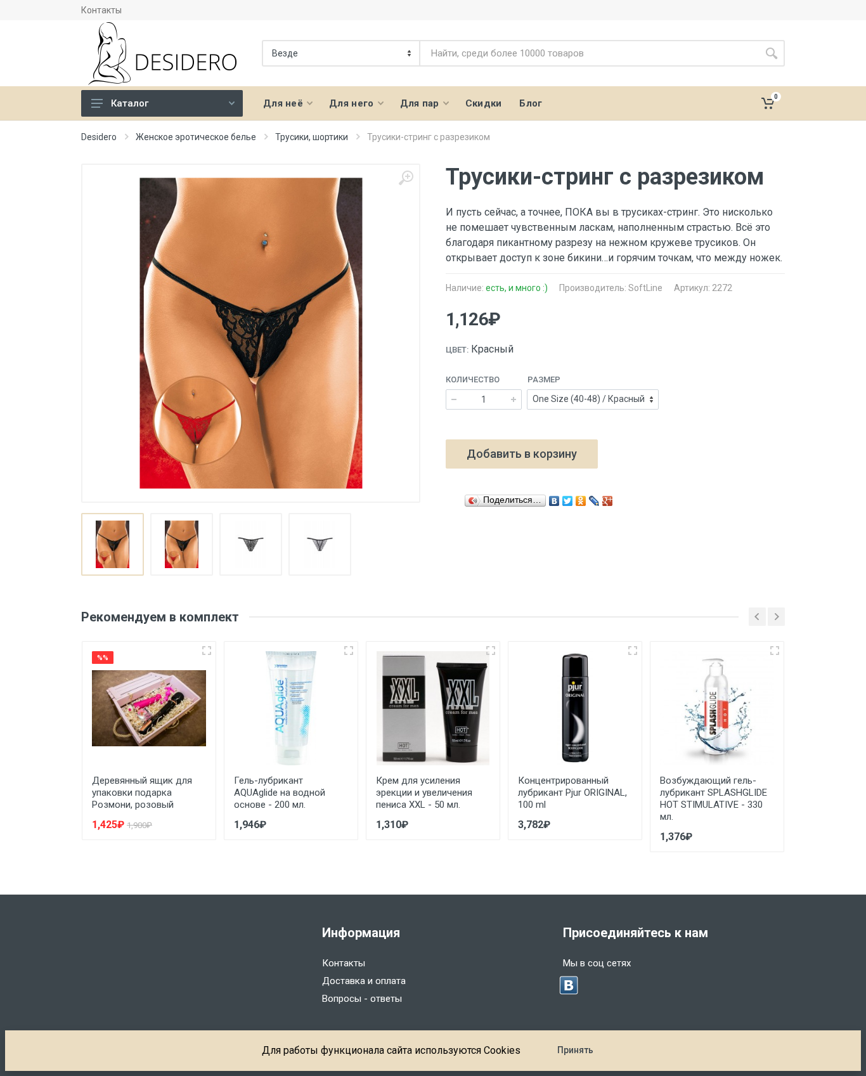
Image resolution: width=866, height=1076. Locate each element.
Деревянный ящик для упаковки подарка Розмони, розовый (142, 792)
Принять (575, 1050)
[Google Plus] (607, 498)
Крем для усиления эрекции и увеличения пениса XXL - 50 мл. (424, 792)
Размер (543, 379)
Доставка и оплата (364, 981)
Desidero (99, 137)
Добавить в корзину (522, 453)
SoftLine (645, 288)
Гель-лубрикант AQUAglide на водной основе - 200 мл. (279, 792)
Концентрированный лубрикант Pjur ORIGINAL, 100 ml (572, 792)
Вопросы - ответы (362, 998)
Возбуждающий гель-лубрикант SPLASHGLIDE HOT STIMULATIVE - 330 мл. (713, 798)
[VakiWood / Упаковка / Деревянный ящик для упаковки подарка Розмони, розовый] (149, 708)
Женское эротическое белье (196, 137)
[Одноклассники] (581, 498)
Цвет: (457, 349)
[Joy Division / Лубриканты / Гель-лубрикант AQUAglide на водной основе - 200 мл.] (291, 708)
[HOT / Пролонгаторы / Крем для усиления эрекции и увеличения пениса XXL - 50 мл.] (433, 708)
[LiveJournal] (594, 498)
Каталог (129, 103)
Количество (473, 379)
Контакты (101, 10)
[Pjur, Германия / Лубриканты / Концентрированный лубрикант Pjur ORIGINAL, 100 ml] (575, 708)
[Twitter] (567, 498)
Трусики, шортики (311, 137)
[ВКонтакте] (554, 498)
